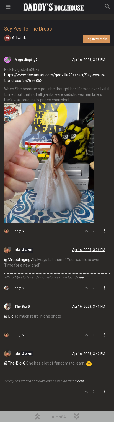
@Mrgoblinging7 (18, 259)
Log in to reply (96, 39)
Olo (17, 250)
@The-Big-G (14, 363)
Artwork (19, 38)
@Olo (9, 316)
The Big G (22, 306)
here (80, 277)
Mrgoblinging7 (26, 60)
